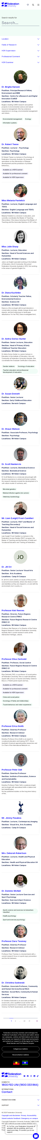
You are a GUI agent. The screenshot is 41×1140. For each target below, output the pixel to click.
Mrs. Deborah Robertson (14, 853)
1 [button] (11, 1021)
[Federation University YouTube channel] (24, 1076)
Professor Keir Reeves (13, 610)
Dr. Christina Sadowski (13, 982)
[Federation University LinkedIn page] (34, 1076)
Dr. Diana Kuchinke (11, 292)
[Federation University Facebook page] (27, 1076)
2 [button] (15, 1021)
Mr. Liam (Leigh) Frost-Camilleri (18, 518)
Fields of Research (9, 45)
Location (5, 39)
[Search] (33, 5)
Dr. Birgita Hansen (11, 87)
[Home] (10, 5)
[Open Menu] (38, 5)
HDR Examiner (7, 62)
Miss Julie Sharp (10, 246)
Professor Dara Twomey (14, 941)
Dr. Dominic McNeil (11, 891)
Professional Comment (11, 56)
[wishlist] (28, 5)
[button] (4, 1019)
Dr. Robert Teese (10, 144)
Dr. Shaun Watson (11, 429)
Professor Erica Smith (13, 726)
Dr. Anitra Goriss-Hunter (14, 339)
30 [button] (24, 1021)
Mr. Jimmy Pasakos (11, 818)
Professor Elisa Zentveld (14, 659)
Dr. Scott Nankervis (11, 464)
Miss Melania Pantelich (13, 200)
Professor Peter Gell (12, 769)
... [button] (19, 1021)
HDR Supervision (8, 51)
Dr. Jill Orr (7, 567)
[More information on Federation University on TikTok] (37, 1076)
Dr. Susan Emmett (11, 393)
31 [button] (29, 1021)
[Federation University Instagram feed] (31, 1076)
